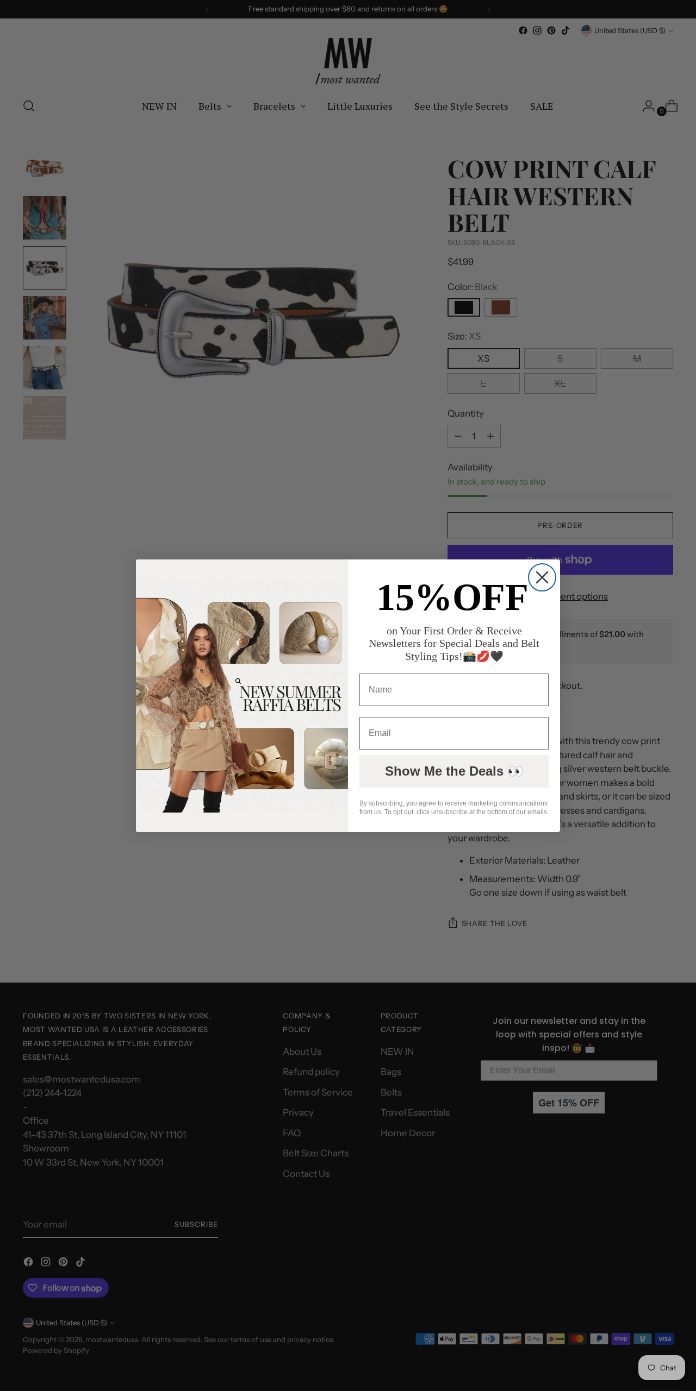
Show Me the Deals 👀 (454, 771)
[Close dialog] (542, 577)
